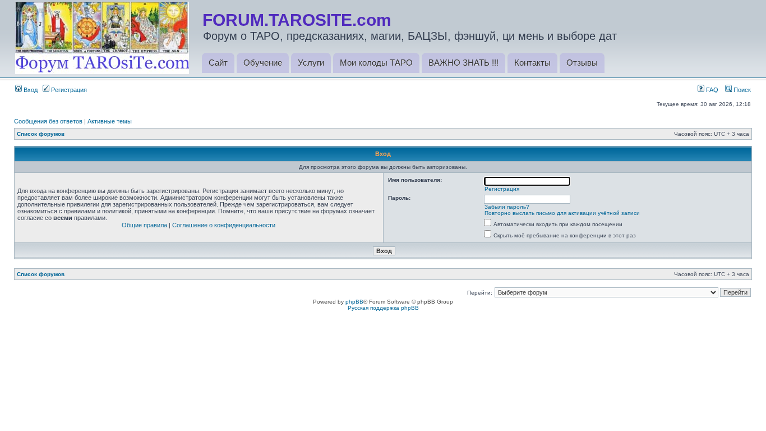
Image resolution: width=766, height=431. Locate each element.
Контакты (532, 62)
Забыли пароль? (506, 207)
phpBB (354, 302)
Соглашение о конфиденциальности (223, 225)
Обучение (262, 62)
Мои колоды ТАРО (376, 62)
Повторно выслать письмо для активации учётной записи (562, 213)
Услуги (311, 62)
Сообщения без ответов (48, 121)
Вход (30, 89)
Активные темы (109, 121)
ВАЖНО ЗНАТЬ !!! (463, 62)
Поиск (741, 89)
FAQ (711, 89)
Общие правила (144, 225)
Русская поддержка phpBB (383, 308)
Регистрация (68, 89)
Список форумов (40, 134)
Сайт (218, 62)
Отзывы (582, 62)
